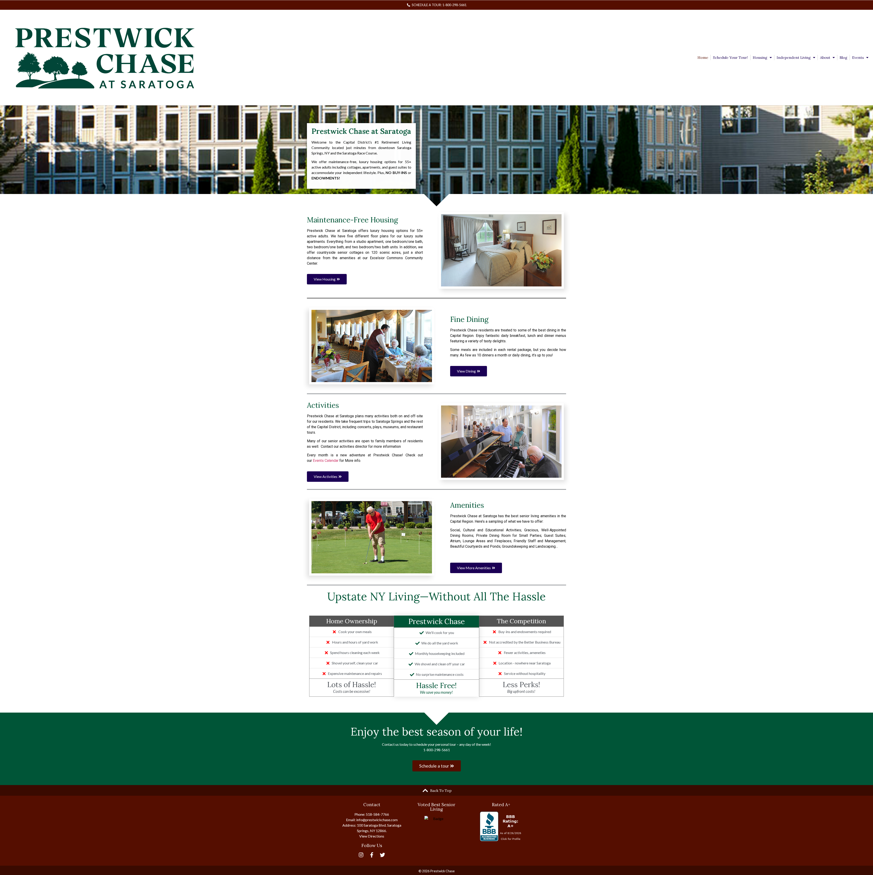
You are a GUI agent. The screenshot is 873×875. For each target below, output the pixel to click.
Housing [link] (760, 57)
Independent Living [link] (794, 57)
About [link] (825, 57)
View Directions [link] (371, 836)
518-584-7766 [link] (377, 814)
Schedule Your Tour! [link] (730, 57)
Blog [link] (843, 57)
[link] (436, 4)
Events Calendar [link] (326, 460)
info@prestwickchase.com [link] (377, 820)
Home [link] (702, 57)
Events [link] (858, 57)
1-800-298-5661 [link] (436, 750)
